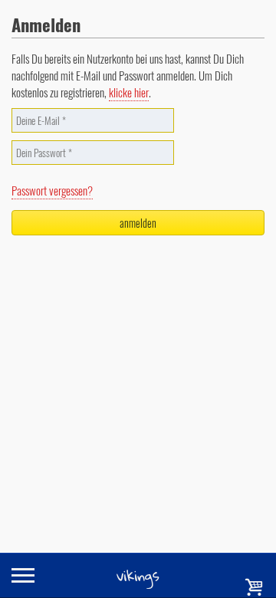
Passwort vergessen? (52, 190)
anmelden (138, 223)
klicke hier (129, 92)
